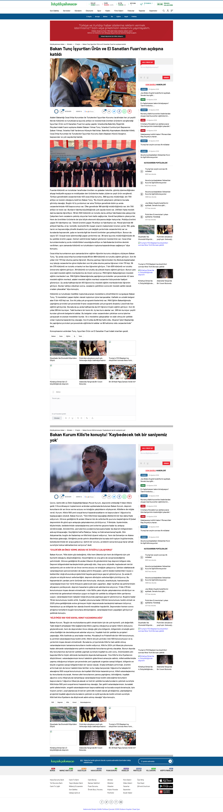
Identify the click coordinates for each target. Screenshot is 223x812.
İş (74, 336)
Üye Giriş (140, 780)
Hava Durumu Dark (57, 780)
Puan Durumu (111, 770)
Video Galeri (127, 783)
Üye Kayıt (140, 783)
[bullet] (81, 418)
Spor (99, 11)
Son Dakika (54, 11)
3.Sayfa (89, 16)
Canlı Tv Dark (74, 780)
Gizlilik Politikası (103, 809)
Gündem (78, 11)
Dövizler (110, 783)
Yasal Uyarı (136, 809)
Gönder (57, 418)
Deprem (60, 702)
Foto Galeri (118, 11)
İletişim (94, 809)
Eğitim (118, 16)
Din (112, 16)
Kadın (107, 11)
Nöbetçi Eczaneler (76, 786)
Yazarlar (142, 11)
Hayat (126, 16)
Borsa (52, 770)
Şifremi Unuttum (143, 786)
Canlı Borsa (92, 780)
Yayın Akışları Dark (76, 783)
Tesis (80, 336)
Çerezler (112, 809)
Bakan (53, 336)
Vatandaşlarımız (85, 702)
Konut (75, 702)
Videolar (131, 11)
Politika (134, 16)
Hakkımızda (87, 809)
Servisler (66, 11)
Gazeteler (153, 11)
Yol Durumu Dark (56, 783)
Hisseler (125, 770)
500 (52, 702)
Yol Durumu (151, 770)
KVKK (117, 809)
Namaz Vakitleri (66, 770)
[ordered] (78, 418)
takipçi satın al (74, 793)
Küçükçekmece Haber (57, 44)
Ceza (60, 336)
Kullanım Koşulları (126, 809)
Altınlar (110, 780)
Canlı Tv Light (55, 786)
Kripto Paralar (166, 770)
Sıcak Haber (127, 793)
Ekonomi (89, 11)
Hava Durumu (96, 770)
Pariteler (137, 770)
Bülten (105, 16)
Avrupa (97, 16)
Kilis (67, 702)
